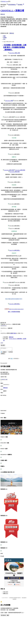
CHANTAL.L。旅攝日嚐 (12, 10)
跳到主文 (3, 14)
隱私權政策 (24, 597)
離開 (8, 615)
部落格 (5, 37)
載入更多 (3, 345)
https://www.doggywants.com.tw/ (16, 309)
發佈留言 (3, 353)
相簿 (4, 36)
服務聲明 (14, 599)
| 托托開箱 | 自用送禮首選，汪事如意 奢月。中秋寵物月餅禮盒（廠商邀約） (14, 47)
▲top (2, 342)
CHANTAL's (3, 325)
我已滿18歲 (3, 615)
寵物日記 (12, 33)
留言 (15, 333)
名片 (4, 39)
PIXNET (6, 597)
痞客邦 (12, 333)
